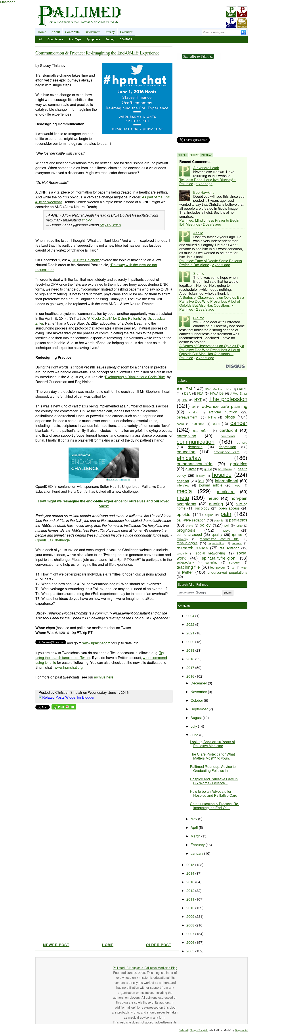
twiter (244, 567)
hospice (221, 474)
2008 (190, 925)
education (186, 451)
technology (218, 567)
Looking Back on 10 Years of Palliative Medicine (212, 743)
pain (226, 513)
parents (218, 520)
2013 (190, 881)
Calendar (126, 31)
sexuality (182, 553)
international (226, 480)
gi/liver (190, 468)
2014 (190, 873)
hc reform (225, 469)
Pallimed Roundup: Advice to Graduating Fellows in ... (213, 768)
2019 (190, 650)
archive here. (104, 677)
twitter (187, 572)
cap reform (201, 430)
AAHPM (184, 388)
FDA (200, 393)
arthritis (193, 412)
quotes (237, 534)
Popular (206, 155)
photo (189, 525)
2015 (190, 864)
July (194, 726)
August (197, 717)
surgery (234, 562)
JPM (184, 400)
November (199, 691)
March (196, 836)
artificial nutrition (223, 412)
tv (233, 567)
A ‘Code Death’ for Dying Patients (114, 318)
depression (227, 446)
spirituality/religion (218, 558)
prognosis (186, 530)
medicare (226, 491)
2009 (190, 916)
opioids (183, 514)
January (197, 853)
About (55, 31)
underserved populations (227, 572)
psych (228, 530)
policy (205, 525)
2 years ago (212, 224)
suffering (211, 562)
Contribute (72, 31)
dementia (195, 446)
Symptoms (93, 39)
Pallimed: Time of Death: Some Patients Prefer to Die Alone (210, 262)
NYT (198, 399)
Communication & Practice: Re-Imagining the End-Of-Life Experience (97, 52)
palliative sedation (191, 520)
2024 (190, 615)
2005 (190, 951)
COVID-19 (126, 39)
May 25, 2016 (110, 224)
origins (209, 515)
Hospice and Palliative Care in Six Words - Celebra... (214, 780)
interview (183, 485)
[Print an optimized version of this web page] (64, 708)
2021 (190, 633)
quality (217, 534)
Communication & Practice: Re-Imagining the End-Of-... (214, 805)
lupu (238, 485)
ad (193, 407)
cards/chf (228, 430)
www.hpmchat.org (96, 642)
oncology (202, 508)
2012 (190, 890)
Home (42, 31)
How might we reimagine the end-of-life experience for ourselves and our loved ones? (104, 503)
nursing (216, 503)
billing (212, 417)
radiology (182, 539)
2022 (190, 624)
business (198, 423)
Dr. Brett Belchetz (86, 259)
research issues (192, 547)
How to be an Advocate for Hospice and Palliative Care (213, 793)
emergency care (227, 452)
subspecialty (185, 562)
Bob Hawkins (203, 192)
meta (183, 497)
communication (195, 441)
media (184, 491)
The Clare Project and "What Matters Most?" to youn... (212, 756)
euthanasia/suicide (194, 463)
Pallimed (183, 1030)
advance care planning (224, 406)
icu (201, 480)
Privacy (110, 31)
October (197, 700)
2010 (190, 907)
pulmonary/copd (189, 534)
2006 (190, 942)
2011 (190, 899)
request (237, 543)
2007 (190, 933)
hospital (183, 480)
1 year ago (204, 183)
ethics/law (189, 457)
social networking (210, 553)
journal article (210, 485)
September (200, 708)
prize (240, 525)
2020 (190, 641)
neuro (213, 498)
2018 (190, 658)
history (200, 475)
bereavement (187, 417)
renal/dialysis (187, 542)
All (40, 39)
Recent (194, 155)
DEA (187, 393)
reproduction (216, 543)
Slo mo (198, 273)
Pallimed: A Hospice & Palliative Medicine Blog (145, 967)
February (198, 844)
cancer (238, 422)
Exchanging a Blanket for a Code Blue (135, 376)
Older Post (158, 944)
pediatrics (238, 520)
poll (226, 525)
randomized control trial (219, 538)
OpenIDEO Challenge (52, 540)
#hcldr (86, 220)
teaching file (188, 567)
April (195, 827)
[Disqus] (101, 769)
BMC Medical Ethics (218, 389)
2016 (190, 676)
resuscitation (229, 547)
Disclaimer (92, 31)
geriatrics (238, 463)
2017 (190, 667)
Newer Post (56, 944)
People (182, 155)
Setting (109, 39)
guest (208, 469)
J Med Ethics (238, 393)
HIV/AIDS (217, 393)
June (195, 734)
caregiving (186, 435)
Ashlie (198, 232)
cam (216, 423)
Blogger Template (199, 1030)
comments (228, 436)
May (194, 818)
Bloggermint (241, 1030)
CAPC (242, 388)
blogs (230, 417)
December (199, 683)
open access (229, 508)
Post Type (75, 39)
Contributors (55, 39)
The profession (228, 399)
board (180, 424)
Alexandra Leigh (206, 167)
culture (242, 442)
